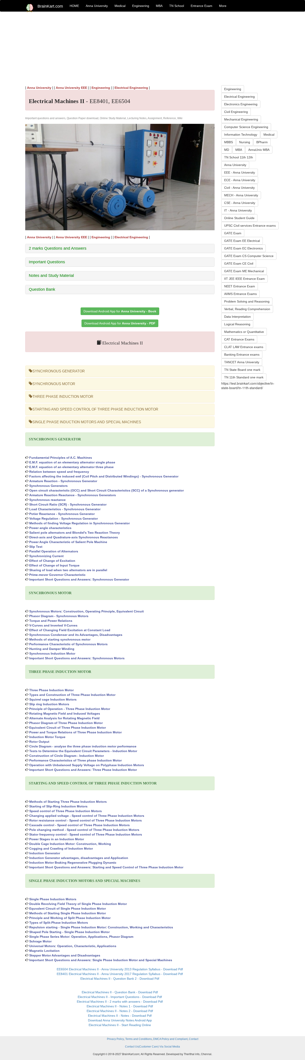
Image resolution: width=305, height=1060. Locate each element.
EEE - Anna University (239, 172)
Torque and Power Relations (50, 620)
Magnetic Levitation (44, 950)
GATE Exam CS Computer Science (249, 256)
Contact (193, 1039)
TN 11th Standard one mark (243, 377)
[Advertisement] (152, 47)
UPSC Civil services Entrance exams (250, 225)
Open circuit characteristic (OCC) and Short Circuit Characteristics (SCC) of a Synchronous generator (106, 490)
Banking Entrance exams (241, 354)
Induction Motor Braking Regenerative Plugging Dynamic (72, 862)
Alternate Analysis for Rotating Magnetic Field (64, 718)
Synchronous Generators (48, 485)
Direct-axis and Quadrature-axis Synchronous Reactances (73, 537)
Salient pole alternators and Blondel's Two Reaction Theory (74, 532)
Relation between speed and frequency (59, 471)
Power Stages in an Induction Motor (56, 839)
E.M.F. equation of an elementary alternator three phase (71, 467)
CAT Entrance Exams (239, 339)
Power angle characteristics (50, 528)
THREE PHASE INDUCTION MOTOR (62, 396)
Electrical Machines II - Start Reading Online (120, 1025)
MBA (159, 6)
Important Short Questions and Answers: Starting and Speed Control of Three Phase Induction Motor (106, 867)
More (222, 6)
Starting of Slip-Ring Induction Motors (58, 806)
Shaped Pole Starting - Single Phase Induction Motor (69, 932)
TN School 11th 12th (238, 157)
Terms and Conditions (138, 1039)
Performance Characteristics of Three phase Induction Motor (75, 760)
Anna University (97, 6)
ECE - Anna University (239, 180)
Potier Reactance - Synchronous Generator (62, 514)
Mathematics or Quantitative (244, 332)
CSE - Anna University (239, 203)
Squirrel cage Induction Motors (53, 699)
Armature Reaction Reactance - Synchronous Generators (72, 495)
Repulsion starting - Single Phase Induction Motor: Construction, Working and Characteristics (101, 927)
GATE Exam (232, 233)
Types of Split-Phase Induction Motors (58, 922)
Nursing (244, 142)
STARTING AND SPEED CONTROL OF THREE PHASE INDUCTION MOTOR (95, 409)
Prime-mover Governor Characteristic (57, 575)
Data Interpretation (237, 316)
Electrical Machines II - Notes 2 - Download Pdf (120, 1011)
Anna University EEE (71, 87)
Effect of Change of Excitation (52, 560)
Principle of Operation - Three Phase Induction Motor (69, 709)
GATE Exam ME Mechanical (244, 271)
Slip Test (35, 546)
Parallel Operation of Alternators (53, 551)
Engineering (140, 6)
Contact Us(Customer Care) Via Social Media (152, 1046)
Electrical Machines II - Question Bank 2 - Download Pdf (119, 978)
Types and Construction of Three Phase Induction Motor (72, 695)
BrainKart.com (50, 6)
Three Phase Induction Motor (51, 690)
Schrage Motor (40, 941)
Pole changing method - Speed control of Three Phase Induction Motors (84, 830)
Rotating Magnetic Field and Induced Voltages (64, 713)
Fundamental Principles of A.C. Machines (60, 457)
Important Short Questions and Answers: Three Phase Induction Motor (83, 770)
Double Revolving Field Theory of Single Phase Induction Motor (78, 904)
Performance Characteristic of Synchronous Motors (68, 644)
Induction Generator (44, 853)
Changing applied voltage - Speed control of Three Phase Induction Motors (86, 815)
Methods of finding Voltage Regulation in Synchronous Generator (79, 523)
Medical (120, 6)
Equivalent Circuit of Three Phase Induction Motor (67, 727)
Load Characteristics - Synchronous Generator (64, 509)
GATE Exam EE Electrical (242, 241)
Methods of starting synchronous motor (59, 639)
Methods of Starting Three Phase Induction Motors (68, 801)
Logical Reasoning (237, 324)
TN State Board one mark (242, 369)
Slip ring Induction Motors (49, 704)
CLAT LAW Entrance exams (243, 347)
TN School (176, 6)
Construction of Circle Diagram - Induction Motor (66, 755)
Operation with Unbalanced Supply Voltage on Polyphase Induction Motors (86, 765)
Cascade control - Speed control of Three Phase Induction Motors (79, 825)
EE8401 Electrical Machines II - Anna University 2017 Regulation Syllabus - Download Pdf (120, 974)
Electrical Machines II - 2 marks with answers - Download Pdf (120, 1001)
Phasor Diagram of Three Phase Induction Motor (66, 723)
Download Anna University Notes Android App (120, 1020)
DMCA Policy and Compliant (170, 1039)
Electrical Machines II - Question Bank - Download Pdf (120, 992)
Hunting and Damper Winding (51, 649)
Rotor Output (39, 741)
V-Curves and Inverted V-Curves (53, 625)
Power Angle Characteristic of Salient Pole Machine (68, 542)
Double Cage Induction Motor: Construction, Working (70, 844)
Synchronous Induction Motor (52, 653)
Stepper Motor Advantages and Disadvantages (64, 955)
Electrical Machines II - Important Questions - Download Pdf (120, 997)
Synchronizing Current (46, 556)
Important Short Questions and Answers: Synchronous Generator (79, 579)
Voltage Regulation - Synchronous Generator (63, 518)
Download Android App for (120, 311)
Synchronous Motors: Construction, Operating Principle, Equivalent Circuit (86, 611)
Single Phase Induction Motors (52, 899)
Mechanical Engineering (241, 119)
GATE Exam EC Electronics (243, 248)
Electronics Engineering (240, 104)
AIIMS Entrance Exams (240, 294)
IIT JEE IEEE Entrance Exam (244, 278)
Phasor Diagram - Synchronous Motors (58, 616)
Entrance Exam (201, 6)
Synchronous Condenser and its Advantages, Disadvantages (75, 635)
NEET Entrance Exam (239, 286)
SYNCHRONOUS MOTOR (53, 384)
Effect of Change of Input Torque (54, 565)
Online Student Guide (239, 218)
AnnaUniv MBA (258, 149)
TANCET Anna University (241, 362)
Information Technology (240, 134)
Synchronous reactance (47, 500)
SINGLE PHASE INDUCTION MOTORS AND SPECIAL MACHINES (86, 422)
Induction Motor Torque (47, 737)
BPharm (262, 142)
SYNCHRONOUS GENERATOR (58, 371)
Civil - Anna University (239, 187)
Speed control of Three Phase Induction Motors (65, 811)
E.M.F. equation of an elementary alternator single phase (72, 462)
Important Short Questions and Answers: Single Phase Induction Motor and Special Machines (100, 960)
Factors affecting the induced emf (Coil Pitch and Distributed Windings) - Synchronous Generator (103, 476)
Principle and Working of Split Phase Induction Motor (70, 918)
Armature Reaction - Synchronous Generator (63, 481)
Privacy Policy (115, 1039)
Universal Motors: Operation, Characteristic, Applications (72, 946)
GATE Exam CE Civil (238, 263)
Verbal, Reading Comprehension (247, 309)
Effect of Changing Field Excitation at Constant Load (69, 630)
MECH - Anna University (241, 195)
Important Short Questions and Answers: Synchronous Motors (77, 658)
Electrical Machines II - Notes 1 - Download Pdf (120, 1006)
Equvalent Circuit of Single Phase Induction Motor (67, 908)
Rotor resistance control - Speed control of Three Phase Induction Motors (85, 820)
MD (226, 149)
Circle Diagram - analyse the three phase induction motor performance (82, 746)
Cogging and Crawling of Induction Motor (61, 848)
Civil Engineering (236, 112)
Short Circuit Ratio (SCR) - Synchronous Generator (68, 504)
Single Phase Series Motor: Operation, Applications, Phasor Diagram (81, 936)
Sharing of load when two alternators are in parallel (68, 570)
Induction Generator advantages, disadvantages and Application (78, 858)
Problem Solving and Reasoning (246, 301)
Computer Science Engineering (246, 127)
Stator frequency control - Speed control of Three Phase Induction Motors (85, 834)
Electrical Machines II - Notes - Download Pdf (120, 1015)
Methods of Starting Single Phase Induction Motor (67, 913)
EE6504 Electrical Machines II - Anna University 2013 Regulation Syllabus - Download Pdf (120, 969)
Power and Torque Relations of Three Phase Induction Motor (75, 732)
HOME (74, 6)
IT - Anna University (238, 210)
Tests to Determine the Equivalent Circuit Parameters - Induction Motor (83, 751)
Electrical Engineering (131, 87)
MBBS (228, 142)
